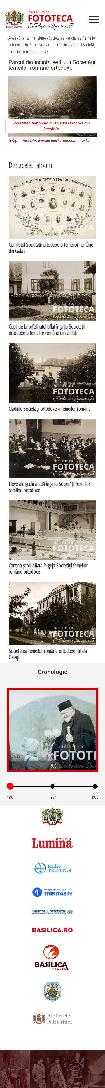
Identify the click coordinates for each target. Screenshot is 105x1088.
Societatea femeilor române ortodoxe (49, 140)
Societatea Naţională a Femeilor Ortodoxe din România (51, 125)
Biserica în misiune (32, 38)
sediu (85, 140)
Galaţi (12, 140)
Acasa (12, 38)
